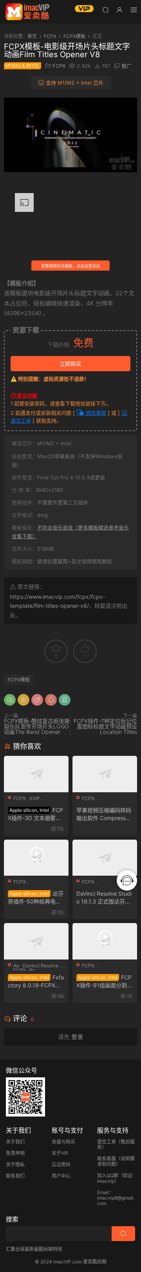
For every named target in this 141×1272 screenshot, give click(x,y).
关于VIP (60, 1153)
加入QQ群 (107, 1175)
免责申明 (15, 1153)
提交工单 (106, 1142)
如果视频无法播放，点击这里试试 (70, 266)
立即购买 (70, 363)
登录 (77, 1037)
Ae (16, 965)
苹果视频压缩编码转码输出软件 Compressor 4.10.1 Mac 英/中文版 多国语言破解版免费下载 (103, 814)
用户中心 (61, 1176)
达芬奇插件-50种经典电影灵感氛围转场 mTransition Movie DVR (36, 897)
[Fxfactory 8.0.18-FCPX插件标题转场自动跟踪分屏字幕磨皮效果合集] (36, 941)
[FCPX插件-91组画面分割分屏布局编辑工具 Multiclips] (104, 941)
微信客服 (95, 413)
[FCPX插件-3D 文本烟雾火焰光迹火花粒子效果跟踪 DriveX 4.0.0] (36, 774)
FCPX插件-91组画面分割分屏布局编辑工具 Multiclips (104, 981)
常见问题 (27, 395)
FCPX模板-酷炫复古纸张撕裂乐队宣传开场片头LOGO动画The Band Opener (37, 726)
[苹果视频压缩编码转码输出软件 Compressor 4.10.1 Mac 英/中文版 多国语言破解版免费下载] (104, 774)
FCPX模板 (19, 680)
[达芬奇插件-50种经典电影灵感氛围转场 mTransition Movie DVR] (36, 858)
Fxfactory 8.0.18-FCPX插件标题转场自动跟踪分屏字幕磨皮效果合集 (36, 981)
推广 (126, 66)
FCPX (58, 66)
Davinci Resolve (40, 965)
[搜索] (105, 10)
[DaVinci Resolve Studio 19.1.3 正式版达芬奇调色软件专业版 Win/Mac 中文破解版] (104, 858)
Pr (31, 970)
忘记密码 (61, 1164)
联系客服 (106, 1159)
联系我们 (15, 1176)
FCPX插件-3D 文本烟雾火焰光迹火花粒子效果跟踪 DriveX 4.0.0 (35, 814)
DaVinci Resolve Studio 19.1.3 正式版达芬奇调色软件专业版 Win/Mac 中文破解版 (104, 897)
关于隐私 (15, 1164)
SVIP (34, 798)
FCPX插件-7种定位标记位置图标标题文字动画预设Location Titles (105, 726)
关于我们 (15, 1142)
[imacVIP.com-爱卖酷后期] (27, 11)
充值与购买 (63, 1142)
